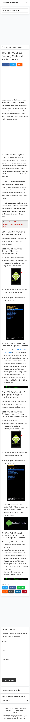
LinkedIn (18, 591)
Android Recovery (10, 3)
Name (4, 641)
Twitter (5, 587)
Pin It (24, 591)
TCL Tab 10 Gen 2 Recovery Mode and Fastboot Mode (13, 224)
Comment (5, 659)
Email (4, 650)
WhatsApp (21, 587)
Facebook (12, 587)
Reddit (5, 591)
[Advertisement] (15, 30)
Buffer (11, 591)
